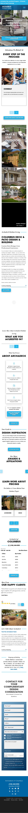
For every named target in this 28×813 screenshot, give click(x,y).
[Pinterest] (15, 791)
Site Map (21, 799)
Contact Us (14, 423)
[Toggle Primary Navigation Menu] (24, 7)
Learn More (14, 529)
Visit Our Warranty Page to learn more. (14, 413)
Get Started (6, 290)
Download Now (14, 449)
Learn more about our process (14, 117)
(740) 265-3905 (15, 545)
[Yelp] (12, 791)
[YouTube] (15, 788)
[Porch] (12, 794)
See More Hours (23, 550)
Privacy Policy (14, 799)
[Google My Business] (18, 788)
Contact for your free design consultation (14, 38)
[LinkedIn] (12, 788)
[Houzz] (9, 791)
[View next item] (16, 112)
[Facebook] (9, 788)
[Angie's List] (18, 791)
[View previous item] (12, 523)
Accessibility (7, 799)
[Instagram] (15, 794)
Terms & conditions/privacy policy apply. (16, 767)
